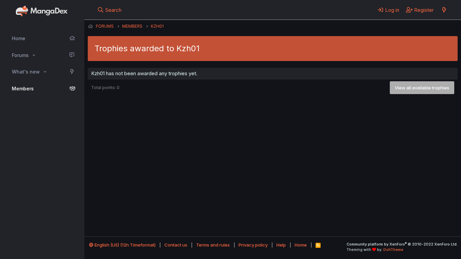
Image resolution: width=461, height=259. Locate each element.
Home (18, 38)
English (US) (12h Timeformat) (124, 245)
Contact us (175, 245)
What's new (26, 72)
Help (281, 245)
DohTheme (393, 249)
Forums (20, 55)
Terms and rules (213, 245)
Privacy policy (253, 245)
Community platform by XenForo (402, 244)
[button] (33, 55)
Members (23, 88)
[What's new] (444, 10)
